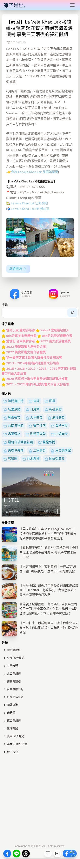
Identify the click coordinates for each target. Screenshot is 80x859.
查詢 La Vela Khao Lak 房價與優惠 (34, 172)
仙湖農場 (33, 459)
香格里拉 (61, 426)
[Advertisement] (40, 799)
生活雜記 (12, 728)
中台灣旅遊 (14, 650)
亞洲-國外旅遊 (15, 658)
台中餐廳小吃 (15, 689)
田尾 (52, 401)
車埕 (36, 401)
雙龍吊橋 (49, 442)
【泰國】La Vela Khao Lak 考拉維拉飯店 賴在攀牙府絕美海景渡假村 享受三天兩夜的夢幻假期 (39, 28)
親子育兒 (12, 752)
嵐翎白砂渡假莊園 (20, 442)
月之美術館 (63, 450)
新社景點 (55, 409)
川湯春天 (61, 434)
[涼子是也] (14, 5)
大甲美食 (36, 417)
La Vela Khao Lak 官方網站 (29, 203)
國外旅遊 (12, 705)
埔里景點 (14, 409)
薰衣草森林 (15, 450)
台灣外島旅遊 (15, 697)
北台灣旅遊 (14, 673)
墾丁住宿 (39, 426)
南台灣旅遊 (14, 681)
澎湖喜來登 (38, 434)
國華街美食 (57, 459)
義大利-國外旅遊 (17, 744)
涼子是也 (35, 846)
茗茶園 (12, 459)
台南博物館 (15, 426)
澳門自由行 (15, 401)
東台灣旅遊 (14, 720)
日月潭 (34, 409)
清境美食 (58, 417)
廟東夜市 (14, 417)
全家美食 (39, 450)
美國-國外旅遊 (15, 736)
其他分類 (12, 666)
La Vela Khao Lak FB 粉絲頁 (30, 209)
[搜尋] (72, 312)
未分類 (11, 713)
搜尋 (5, 305)
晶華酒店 (14, 434)
